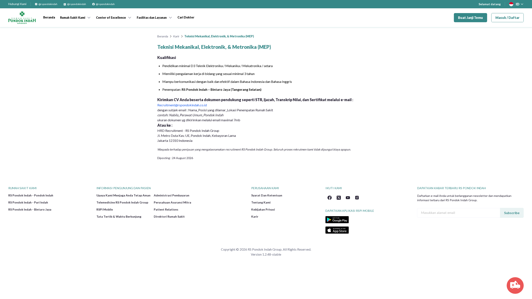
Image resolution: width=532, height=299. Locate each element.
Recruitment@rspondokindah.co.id (182, 105)
